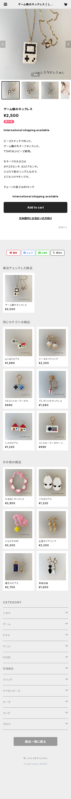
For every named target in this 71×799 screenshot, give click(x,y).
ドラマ (6, 635)
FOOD (7, 657)
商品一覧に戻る (35, 741)
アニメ (6, 646)
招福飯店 (8, 668)
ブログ (6, 724)
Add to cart (35, 207)
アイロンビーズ (11, 690)
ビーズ (6, 701)
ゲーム (7, 624)
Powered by (31, 764)
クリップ (7, 679)
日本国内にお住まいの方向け (35, 218)
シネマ (6, 613)
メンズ (6, 713)
